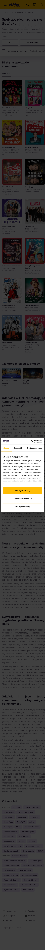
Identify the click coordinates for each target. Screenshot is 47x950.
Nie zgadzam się (22, 507)
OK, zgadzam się (22, 490)
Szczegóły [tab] (18, 448)
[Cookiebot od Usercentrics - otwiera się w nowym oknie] (31, 441)
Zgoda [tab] (6, 448)
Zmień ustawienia (21, 499)
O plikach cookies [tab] (34, 448)
